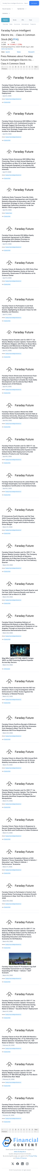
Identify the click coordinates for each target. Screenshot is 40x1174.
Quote (8, 52)
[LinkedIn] (22, 1164)
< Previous (4, 68)
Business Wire (7, 102)
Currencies (17, 24)
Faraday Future (8, 213)
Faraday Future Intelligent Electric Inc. (13, 99)
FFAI (15, 39)
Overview (5, 24)
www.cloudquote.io (20, 1152)
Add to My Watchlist (7, 49)
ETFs (23, 20)
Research (31, 52)
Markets (5, 20)
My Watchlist (21, 9)
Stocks (14, 20)
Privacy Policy (33, 1156)
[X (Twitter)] (13, 1164)
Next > (36, 68)
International (25, 24)
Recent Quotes (6, 9)
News (11, 24)
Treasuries (33, 24)
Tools (30, 20)
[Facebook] (17, 1164)
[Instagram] (27, 1164)
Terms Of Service (21, 1158)
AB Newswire (7, 668)
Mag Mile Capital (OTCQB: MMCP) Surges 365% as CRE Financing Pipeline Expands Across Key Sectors (18, 660)
